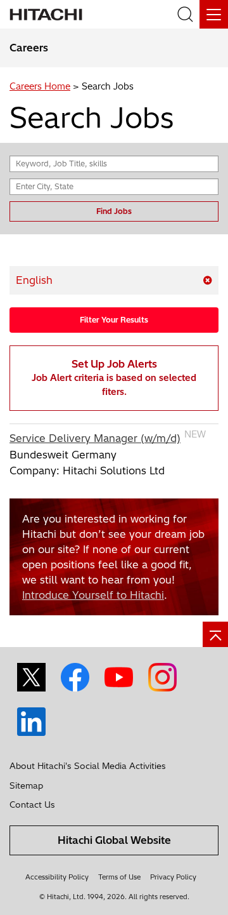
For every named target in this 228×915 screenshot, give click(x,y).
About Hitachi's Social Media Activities (88, 766)
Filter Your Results (114, 319)
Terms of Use (119, 876)
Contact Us (32, 804)
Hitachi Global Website (114, 840)
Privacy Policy (173, 876)
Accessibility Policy (57, 876)
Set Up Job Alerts (114, 377)
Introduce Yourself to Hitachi (93, 595)
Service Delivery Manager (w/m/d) (95, 438)
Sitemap (26, 785)
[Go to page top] (215, 634)
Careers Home (40, 86)
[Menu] (214, 14)
